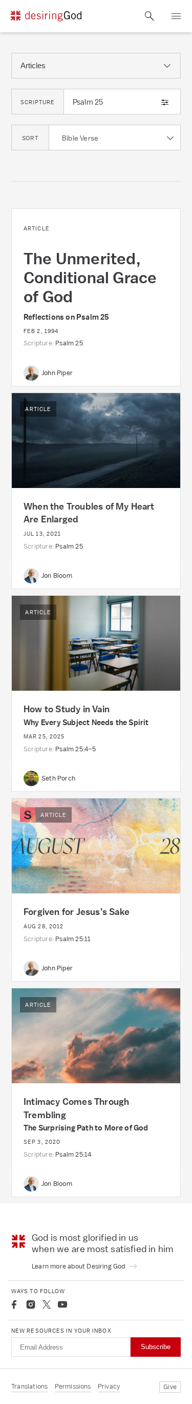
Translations (29, 1386)
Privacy (109, 1386)
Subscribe (155, 1347)
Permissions (73, 1386)
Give (170, 1386)
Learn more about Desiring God (79, 1266)
